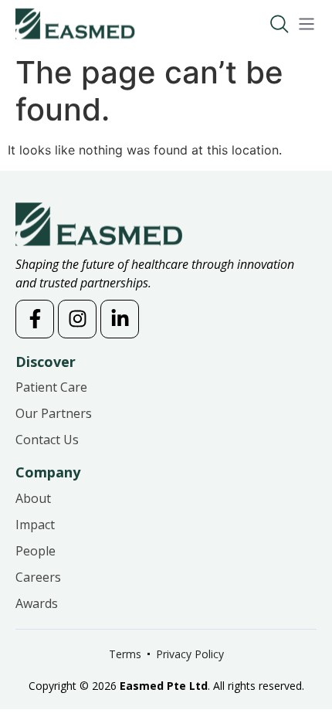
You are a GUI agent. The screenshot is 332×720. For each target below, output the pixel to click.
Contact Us (47, 439)
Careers (38, 577)
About (33, 498)
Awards (36, 603)
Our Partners (53, 413)
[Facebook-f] (34, 319)
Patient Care (51, 387)
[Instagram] (77, 319)
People (35, 550)
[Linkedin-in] (119, 319)
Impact (35, 524)
